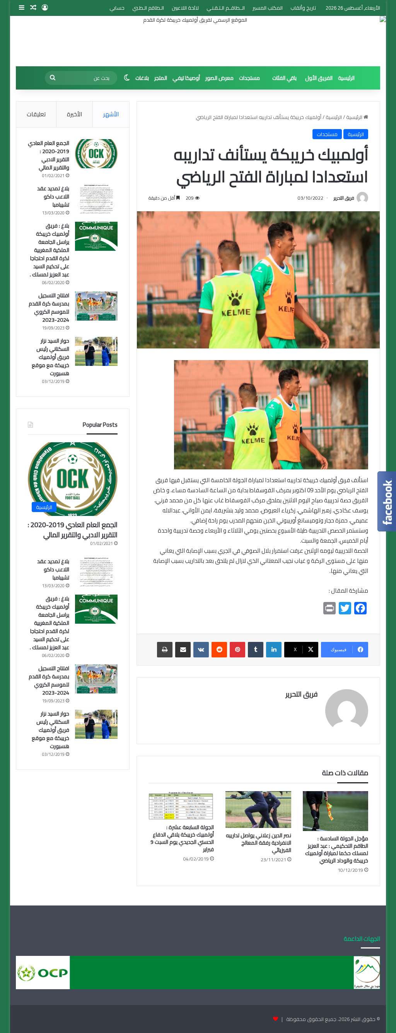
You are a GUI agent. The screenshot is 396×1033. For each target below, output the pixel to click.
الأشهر (111, 114)
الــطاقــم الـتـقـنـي (226, 7)
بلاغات (142, 78)
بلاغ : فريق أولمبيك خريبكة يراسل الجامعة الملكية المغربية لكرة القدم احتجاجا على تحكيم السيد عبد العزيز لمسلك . (49, 250)
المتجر (160, 78)
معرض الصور (219, 78)
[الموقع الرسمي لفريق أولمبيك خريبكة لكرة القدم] (198, 41)
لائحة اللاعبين (185, 7)
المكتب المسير (268, 7)
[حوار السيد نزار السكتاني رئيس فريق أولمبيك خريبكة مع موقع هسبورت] (96, 351)
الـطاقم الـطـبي (148, 7)
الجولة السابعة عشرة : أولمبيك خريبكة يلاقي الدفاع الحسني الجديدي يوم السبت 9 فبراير (182, 838)
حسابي (117, 7)
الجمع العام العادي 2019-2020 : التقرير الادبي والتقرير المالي (48, 155)
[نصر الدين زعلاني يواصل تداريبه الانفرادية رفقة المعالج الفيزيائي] (258, 809)
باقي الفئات (284, 78)
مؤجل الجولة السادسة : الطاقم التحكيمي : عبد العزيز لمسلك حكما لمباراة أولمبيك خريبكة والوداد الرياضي (336, 849)
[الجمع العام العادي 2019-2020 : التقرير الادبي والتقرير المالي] (96, 153)
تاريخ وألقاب (303, 7)
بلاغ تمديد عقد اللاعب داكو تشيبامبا (53, 196)
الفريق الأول (319, 78)
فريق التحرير (344, 197)
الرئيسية (346, 78)
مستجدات (249, 78)
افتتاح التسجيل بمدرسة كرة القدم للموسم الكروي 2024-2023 (49, 307)
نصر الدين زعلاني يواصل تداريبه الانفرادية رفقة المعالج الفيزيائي (258, 842)
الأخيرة (74, 114)
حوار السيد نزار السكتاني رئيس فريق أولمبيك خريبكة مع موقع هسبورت (50, 357)
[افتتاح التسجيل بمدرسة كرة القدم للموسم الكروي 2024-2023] (96, 306)
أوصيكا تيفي (186, 78)
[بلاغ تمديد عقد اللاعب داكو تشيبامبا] (96, 199)
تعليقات (36, 114)
